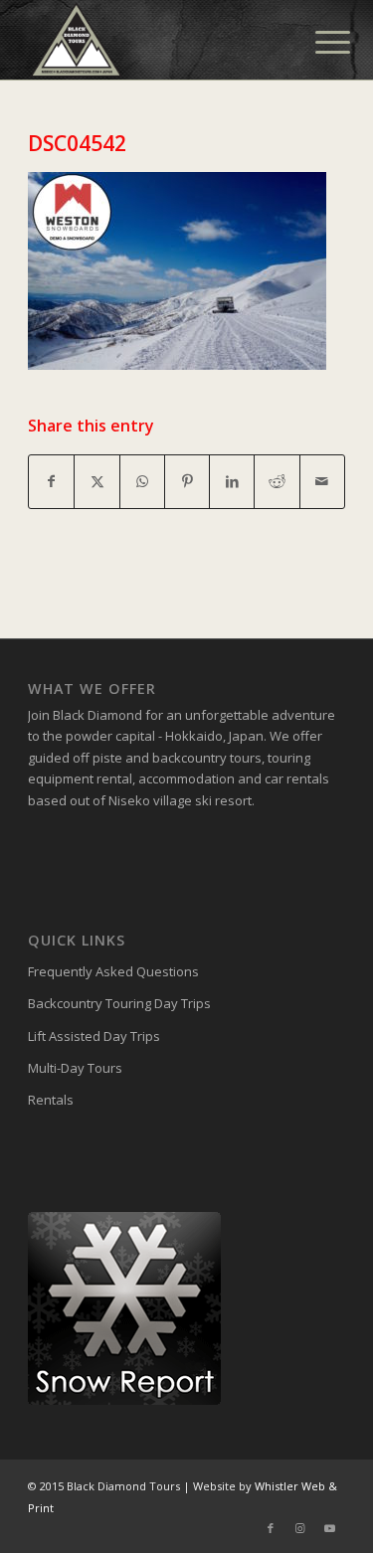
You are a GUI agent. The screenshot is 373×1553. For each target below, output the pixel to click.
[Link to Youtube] (330, 1528)
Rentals (51, 1100)
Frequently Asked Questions (113, 971)
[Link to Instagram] (300, 1528)
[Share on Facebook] (51, 481)
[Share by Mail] (322, 481)
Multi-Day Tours (75, 1068)
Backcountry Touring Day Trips (119, 1003)
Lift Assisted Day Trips (94, 1036)
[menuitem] (317, 42)
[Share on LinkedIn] (232, 481)
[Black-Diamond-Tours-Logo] (154, 40)
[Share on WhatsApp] (142, 481)
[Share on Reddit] (276, 481)
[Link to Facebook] (270, 1528)
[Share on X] (96, 481)
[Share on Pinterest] (187, 481)
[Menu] (317, 42)
